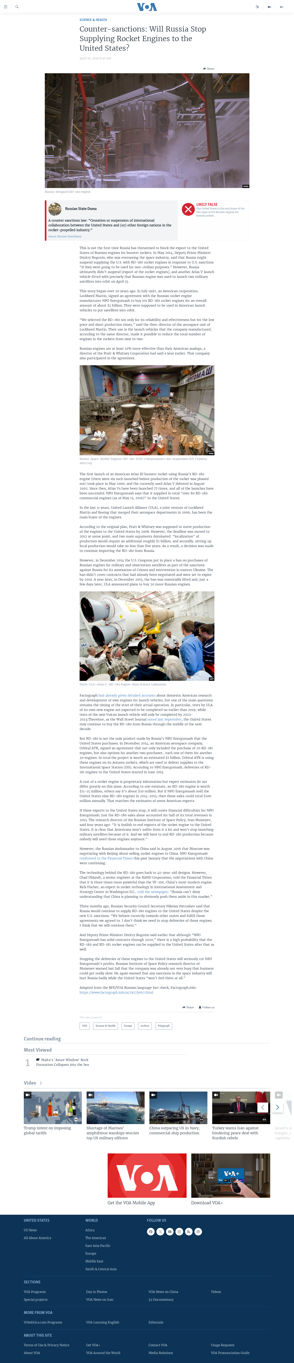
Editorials (156, 1322)
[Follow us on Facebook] (151, 1231)
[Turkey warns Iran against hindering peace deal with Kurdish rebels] (241, 1108)
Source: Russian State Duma (64, 236)
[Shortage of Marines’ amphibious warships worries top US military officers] (116, 1108)
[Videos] (269, 7)
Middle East (94, 1261)
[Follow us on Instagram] (179, 1231)
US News (30, 1230)
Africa (90, 1230)
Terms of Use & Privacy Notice (46, 1345)
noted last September (164, 719)
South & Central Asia (101, 1269)
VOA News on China (163, 1292)
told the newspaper (152, 892)
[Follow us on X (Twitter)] (160, 1231)
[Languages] (257, 7)
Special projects (36, 1300)
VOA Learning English (102, 1322)
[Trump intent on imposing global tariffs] (53, 1108)
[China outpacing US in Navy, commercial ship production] (178, 1108)
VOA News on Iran (99, 1300)
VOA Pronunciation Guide (230, 1353)
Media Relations (161, 1353)
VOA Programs (35, 1292)
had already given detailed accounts (127, 695)
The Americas (95, 1238)
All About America (37, 1238)
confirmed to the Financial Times (106, 858)
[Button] (208, 68)
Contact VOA (158, 1345)
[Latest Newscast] (282, 7)
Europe (90, 1253)
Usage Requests (222, 1345)
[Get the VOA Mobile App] (147, 1175)
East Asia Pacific (97, 1245)
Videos (216, 1292)
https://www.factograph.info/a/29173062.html (116, 992)
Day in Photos (96, 1292)
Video (30, 1083)
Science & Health (93, 20)
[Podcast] (198, 1231)
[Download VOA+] (230, 1175)
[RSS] (189, 1231)
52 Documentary (161, 1300)
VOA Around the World (103, 1353)
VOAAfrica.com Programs (43, 1322)
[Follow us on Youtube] (170, 1231)
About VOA (32, 1353)
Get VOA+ (93, 1345)
